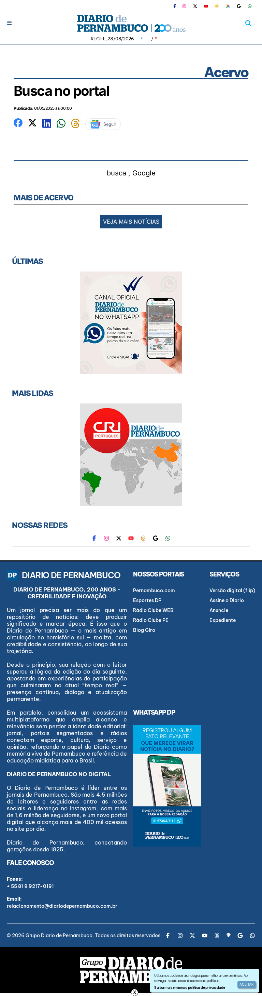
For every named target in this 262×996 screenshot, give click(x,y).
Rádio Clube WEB (153, 610)
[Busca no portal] (18, 122)
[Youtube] (206, 6)
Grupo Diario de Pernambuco (59, 935)
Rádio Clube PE (151, 620)
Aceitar (246, 984)
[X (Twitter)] (195, 6)
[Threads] (217, 6)
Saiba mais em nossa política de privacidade (189, 987)
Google (144, 173)
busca (116, 173)
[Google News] (239, 6)
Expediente (222, 620)
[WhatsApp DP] (250, 6)
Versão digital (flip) (232, 590)
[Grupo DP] (131, 970)
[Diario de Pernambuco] (131, 23)
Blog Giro (144, 630)
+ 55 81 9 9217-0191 (30, 886)
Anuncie (218, 610)
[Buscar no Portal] (248, 23)
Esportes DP (147, 600)
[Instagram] (184, 6)
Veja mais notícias (131, 221)
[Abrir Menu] (9, 22)
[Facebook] (177, 6)
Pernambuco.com (154, 590)
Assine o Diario (226, 600)
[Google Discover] (228, 6)
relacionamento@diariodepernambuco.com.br (62, 906)
